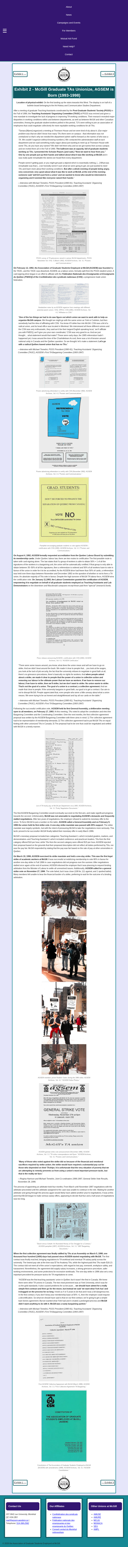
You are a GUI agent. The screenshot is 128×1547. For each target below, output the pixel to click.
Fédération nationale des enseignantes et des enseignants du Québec (63, 1523)
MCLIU (97, 1520)
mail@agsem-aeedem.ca (17, 1520)
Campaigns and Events (68, 22)
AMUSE (97, 1514)
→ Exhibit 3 (108, 74)
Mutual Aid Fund (69, 38)
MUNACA (98, 1523)
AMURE (97, 1517)
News (69, 15)
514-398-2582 (22, 1523)
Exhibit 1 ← (20, 74)
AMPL (96, 1529)
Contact (69, 54)
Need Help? (69, 46)
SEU (96, 1526)
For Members (69, 30)
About (69, 7)
